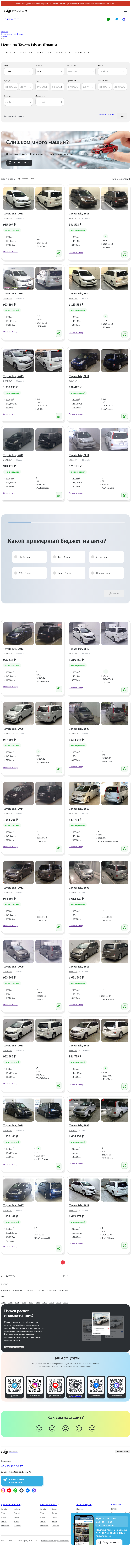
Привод (7, 96)
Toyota (4, 1509)
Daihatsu (17, 1526)
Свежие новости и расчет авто (16, 1480)
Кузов (100, 65)
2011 (24, 1303)
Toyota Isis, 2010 (79, 808)
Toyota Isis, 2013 (13, 213)
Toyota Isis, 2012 (13, 648)
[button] (29, 557)
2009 (10, 1303)
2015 (51, 1303)
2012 (31, 1303)
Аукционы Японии (10, 1504)
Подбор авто (21, 162)
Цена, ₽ (7, 81)
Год (37, 81)
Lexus (16, 1517)
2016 (58, 1303)
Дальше (114, 593)
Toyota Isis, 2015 (79, 213)
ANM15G (73, 892)
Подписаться (110, 1542)
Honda (4, 1517)
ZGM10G (73, 218)
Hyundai (79, 1509)
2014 (44, 1303)
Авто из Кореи (83, 1504)
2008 (3, 1303)
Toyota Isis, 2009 (13, 728)
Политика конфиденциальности (55, 1541)
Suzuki (17, 1513)
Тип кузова (71, 65)
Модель (38, 65)
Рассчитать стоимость (14, 1347)
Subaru (17, 1509)
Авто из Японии (48, 1504)
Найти (122, 116)
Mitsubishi (5, 1526)
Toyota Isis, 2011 (13, 293)
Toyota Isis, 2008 (79, 1125)
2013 (38, 1303)
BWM (16, 1521)
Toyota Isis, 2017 (13, 1205)
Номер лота (40, 96)
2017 (65, 1303)
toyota (11, 1276)
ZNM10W (7, 971)
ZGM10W (7, 218)
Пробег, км (71, 81)
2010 (17, 1303)
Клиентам (116, 1504)
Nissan (4, 1513)
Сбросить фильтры (106, 114)
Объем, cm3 (103, 81)
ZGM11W (73, 971)
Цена (32, 179)
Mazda (4, 1521)
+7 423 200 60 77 (12, 1466)
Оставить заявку (10, 251)
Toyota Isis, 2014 (79, 293)
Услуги (114, 1509)
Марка (6, 65)
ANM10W (73, 734)
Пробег (24, 179)
